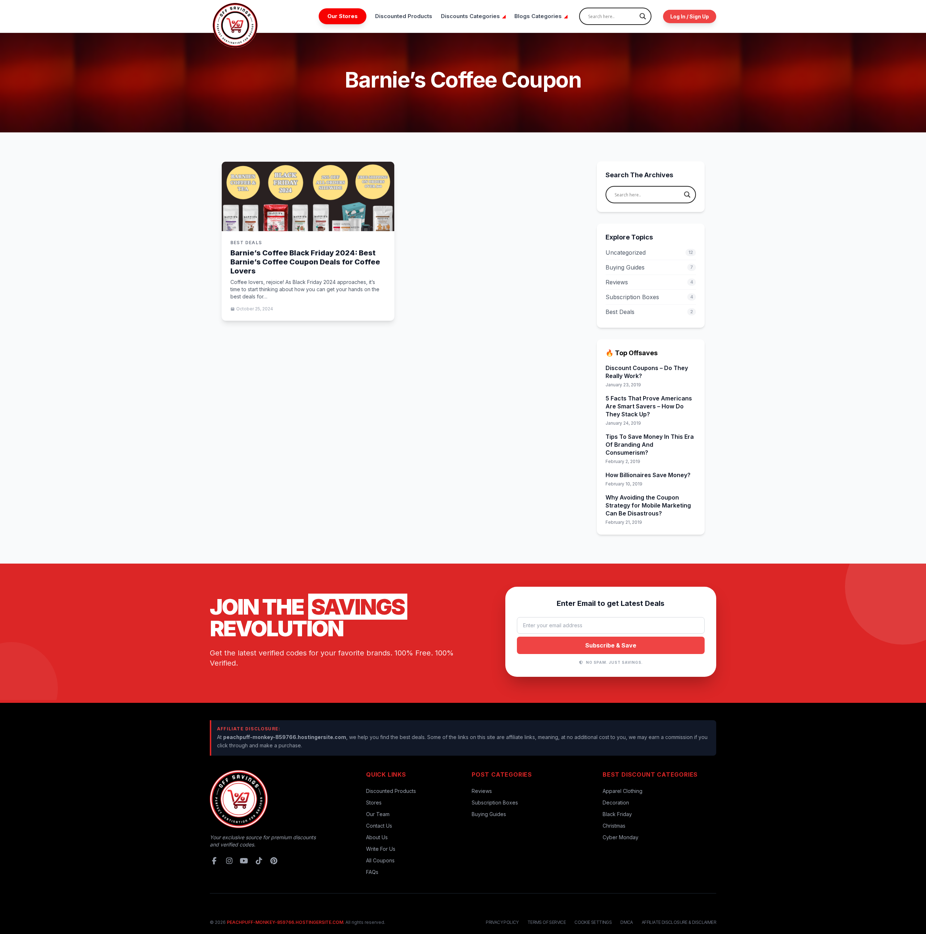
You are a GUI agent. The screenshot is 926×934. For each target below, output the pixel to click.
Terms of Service (546, 922)
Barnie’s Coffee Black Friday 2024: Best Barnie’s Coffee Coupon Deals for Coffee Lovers (305, 262)
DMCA (626, 922)
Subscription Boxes (649, 297)
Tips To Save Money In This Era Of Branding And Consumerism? (650, 444)
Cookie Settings (593, 922)
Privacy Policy (502, 922)
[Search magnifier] (643, 16)
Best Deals (649, 311)
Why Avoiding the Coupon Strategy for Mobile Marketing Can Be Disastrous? (648, 505)
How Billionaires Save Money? (648, 475)
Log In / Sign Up (689, 16)
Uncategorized (649, 252)
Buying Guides (649, 267)
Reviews (649, 282)
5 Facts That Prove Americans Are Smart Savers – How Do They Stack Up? (649, 406)
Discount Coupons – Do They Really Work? (647, 371)
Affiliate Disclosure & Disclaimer (679, 922)
